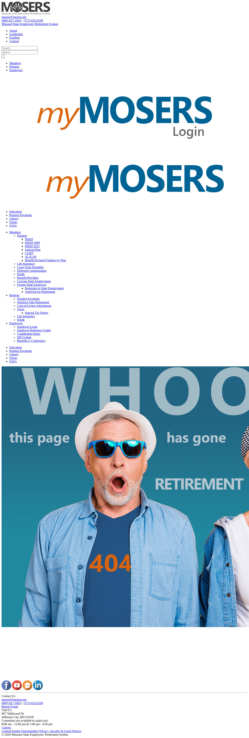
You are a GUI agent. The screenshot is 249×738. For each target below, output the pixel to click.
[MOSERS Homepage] (124, 678)
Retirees (14, 66)
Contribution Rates (28, 333)
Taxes (20, 309)
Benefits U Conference (31, 340)
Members (15, 63)
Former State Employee (31, 284)
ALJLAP (30, 256)
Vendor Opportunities (24, 731)
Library (13, 218)
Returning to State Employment (44, 288)
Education (15, 211)
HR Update (24, 337)
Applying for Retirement (40, 291)
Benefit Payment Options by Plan (45, 260)
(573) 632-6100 (33, 20)
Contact (14, 41)
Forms (13, 222)
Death (21, 274)
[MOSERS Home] (26, 13)
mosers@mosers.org (14, 17)
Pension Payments (20, 215)
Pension (22, 235)
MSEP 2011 (32, 246)
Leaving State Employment (34, 281)
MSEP (29, 239)
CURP (29, 253)
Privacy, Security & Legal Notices (60, 731)
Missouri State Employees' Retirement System (30, 24)
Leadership (16, 34)
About (13, 30)
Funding (14, 37)
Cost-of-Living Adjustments (34, 305)
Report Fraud (10, 706)
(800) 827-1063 (11, 20)
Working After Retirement (33, 302)
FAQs (13, 225)
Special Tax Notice (36, 312)
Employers (16, 70)
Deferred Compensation (31, 270)
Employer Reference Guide (34, 330)
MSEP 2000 (32, 242)
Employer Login (27, 326)
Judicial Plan (32, 249)
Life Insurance (26, 263)
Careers (6, 727)
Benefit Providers (28, 277)
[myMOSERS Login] (124, 150)
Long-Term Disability (30, 267)
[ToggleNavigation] (3, 56)
